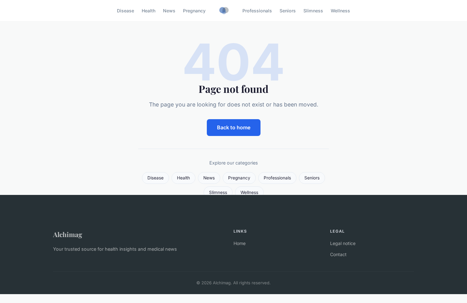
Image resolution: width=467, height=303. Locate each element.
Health (148, 10)
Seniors (288, 10)
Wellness (340, 10)
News (169, 10)
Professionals (257, 10)
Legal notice (342, 243)
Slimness (313, 10)
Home (240, 243)
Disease (125, 10)
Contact (338, 254)
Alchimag (67, 234)
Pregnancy (194, 10)
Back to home (233, 127)
